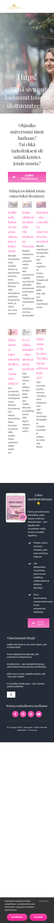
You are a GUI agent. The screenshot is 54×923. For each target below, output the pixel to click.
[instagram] (23, 714)
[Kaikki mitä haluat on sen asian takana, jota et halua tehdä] (13, 205)
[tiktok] (31, 714)
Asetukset (43, 901)
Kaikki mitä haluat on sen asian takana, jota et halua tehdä (13, 231)
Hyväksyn (17, 917)
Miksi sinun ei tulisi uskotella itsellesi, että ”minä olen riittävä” (26, 675)
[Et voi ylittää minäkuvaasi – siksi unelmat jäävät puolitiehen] (27, 332)
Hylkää (38, 917)
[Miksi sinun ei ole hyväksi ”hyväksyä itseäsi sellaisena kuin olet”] (41, 331)
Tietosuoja (32, 730)
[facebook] (15, 714)
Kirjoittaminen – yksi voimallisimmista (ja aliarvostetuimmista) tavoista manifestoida (26, 665)
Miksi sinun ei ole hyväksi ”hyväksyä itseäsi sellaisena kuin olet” (43, 358)
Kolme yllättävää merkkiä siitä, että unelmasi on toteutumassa (23, 655)
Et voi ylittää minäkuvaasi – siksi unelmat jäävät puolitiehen (25, 685)
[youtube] (39, 714)
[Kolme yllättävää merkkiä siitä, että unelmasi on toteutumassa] (27, 205)
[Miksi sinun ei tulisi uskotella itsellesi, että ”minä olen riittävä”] (13, 332)
